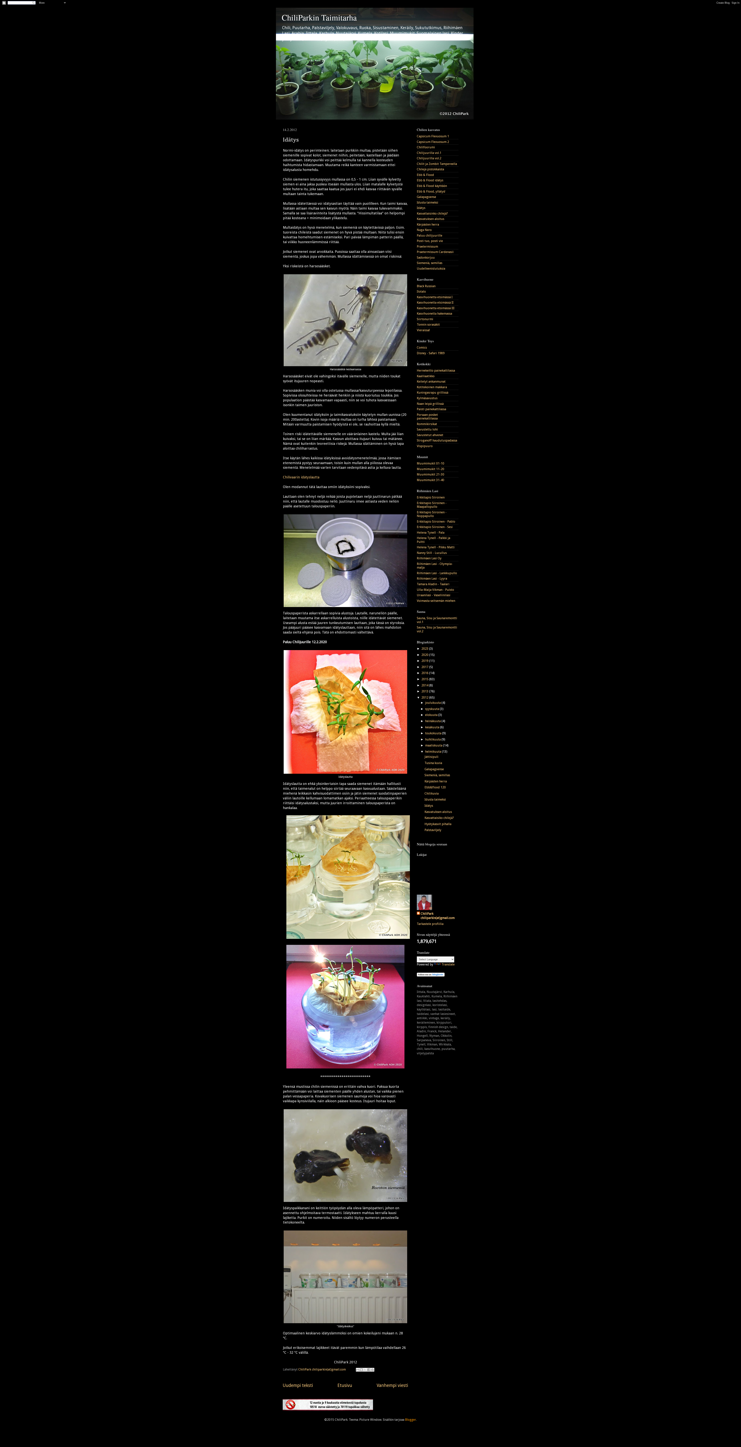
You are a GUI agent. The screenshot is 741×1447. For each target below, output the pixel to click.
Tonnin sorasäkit (428, 324)
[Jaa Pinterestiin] (372, 1370)
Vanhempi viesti (392, 1385)
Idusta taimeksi (427, 202)
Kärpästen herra (428, 224)
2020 (425, 655)
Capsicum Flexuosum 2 (433, 142)
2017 (425, 667)
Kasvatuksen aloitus (430, 219)
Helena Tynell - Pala (430, 532)
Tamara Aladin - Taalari (433, 584)
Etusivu (345, 1385)
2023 (425, 648)
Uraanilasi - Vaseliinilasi (433, 595)
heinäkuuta (433, 721)
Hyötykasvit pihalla (438, 824)
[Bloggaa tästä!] (361, 1370)
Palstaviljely (433, 830)
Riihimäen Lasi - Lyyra (432, 578)
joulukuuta (433, 703)
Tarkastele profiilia (430, 924)
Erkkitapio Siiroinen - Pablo (436, 521)
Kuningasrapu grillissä (432, 392)
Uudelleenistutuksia (431, 268)
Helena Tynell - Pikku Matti (436, 547)
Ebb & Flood (425, 175)
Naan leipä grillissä (430, 404)
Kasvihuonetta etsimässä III (435, 308)
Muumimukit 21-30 (430, 474)
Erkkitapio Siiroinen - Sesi (435, 527)
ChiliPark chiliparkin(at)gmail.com (438, 916)
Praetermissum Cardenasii (435, 252)
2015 (425, 679)
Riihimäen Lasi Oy (429, 558)
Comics (422, 347)
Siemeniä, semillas (429, 263)
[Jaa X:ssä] (365, 1370)
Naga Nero (424, 230)
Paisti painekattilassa (431, 409)
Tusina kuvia (433, 763)
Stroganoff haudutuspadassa (437, 440)
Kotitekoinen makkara (432, 387)
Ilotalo (421, 291)
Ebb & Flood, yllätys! (431, 191)
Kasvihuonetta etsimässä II (435, 302)
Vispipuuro (425, 446)
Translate (448, 964)
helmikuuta (433, 751)
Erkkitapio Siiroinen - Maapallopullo (432, 505)
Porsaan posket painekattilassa (427, 416)
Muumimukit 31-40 (430, 480)
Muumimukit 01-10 (430, 463)
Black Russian (426, 286)
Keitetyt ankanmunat (431, 381)
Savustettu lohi (427, 429)
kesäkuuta (432, 727)
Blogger (410, 1420)
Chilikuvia (432, 793)
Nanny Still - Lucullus (432, 553)
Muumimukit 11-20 (430, 469)
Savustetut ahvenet (430, 435)
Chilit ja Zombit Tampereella (437, 164)
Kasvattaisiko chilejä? (439, 818)
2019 (425, 661)
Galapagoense (426, 197)
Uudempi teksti (298, 1385)
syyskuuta (432, 709)
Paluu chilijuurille (429, 235)
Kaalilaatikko (426, 376)
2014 (425, 685)
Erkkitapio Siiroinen (431, 497)
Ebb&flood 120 (435, 787)
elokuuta (431, 715)
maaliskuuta (434, 745)
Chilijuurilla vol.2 (429, 158)
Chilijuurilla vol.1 (429, 153)
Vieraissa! (423, 330)
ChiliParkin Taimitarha (319, 17)
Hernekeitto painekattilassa (436, 370)
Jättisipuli (431, 757)
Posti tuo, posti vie (430, 241)
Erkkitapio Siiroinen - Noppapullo (432, 514)
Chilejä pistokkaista (430, 169)
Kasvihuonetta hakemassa (434, 313)
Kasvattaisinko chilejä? (432, 213)
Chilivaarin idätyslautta (301, 477)
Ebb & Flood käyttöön (432, 186)
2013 (425, 691)
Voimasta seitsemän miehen (436, 601)
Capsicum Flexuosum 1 (433, 136)
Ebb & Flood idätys (430, 180)
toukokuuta (433, 733)
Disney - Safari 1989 (431, 353)
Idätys (421, 208)
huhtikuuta (433, 739)
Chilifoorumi (426, 147)
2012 (425, 697)
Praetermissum (427, 246)
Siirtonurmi (425, 319)
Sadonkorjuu (426, 257)
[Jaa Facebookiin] (369, 1370)
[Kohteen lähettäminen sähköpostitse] (358, 1370)
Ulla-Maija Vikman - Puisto (435, 590)
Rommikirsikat (427, 424)
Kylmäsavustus (427, 398)
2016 (425, 673)
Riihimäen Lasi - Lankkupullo (437, 573)
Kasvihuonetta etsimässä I (435, 297)
